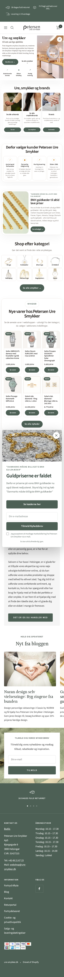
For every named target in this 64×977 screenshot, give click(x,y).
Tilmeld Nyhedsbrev (32, 526)
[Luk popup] (56, 435)
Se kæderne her (32, 504)
